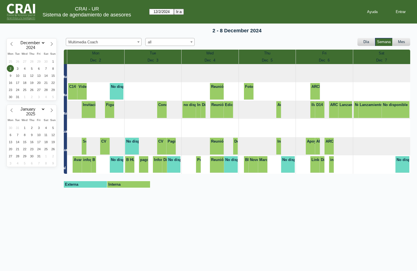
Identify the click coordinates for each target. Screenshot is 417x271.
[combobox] (104, 42)
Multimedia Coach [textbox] (83, 42)
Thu (267, 53)
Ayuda (372, 12)
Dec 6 (324, 60)
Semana (384, 42)
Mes (401, 42)
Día (366, 42)
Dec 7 (381, 60)
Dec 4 (210, 60)
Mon (95, 53)
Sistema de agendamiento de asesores (87, 15)
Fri (324, 53)
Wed (210, 53)
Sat (381, 53)
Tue (153, 53)
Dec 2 (95, 60)
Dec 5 (267, 60)
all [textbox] (149, 42)
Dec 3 (153, 60)
